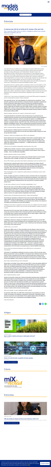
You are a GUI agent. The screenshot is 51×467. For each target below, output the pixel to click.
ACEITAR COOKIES (45, 463)
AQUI (29, 465)
